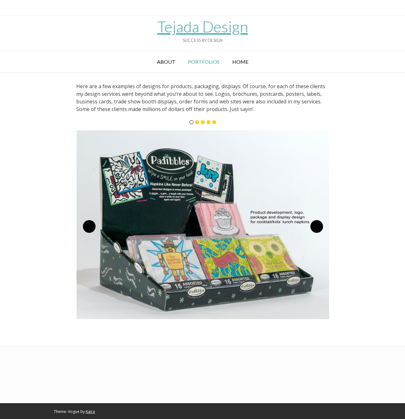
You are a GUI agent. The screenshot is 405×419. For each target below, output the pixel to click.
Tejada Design (202, 26)
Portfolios (204, 62)
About (166, 62)
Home (240, 62)
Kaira (90, 411)
